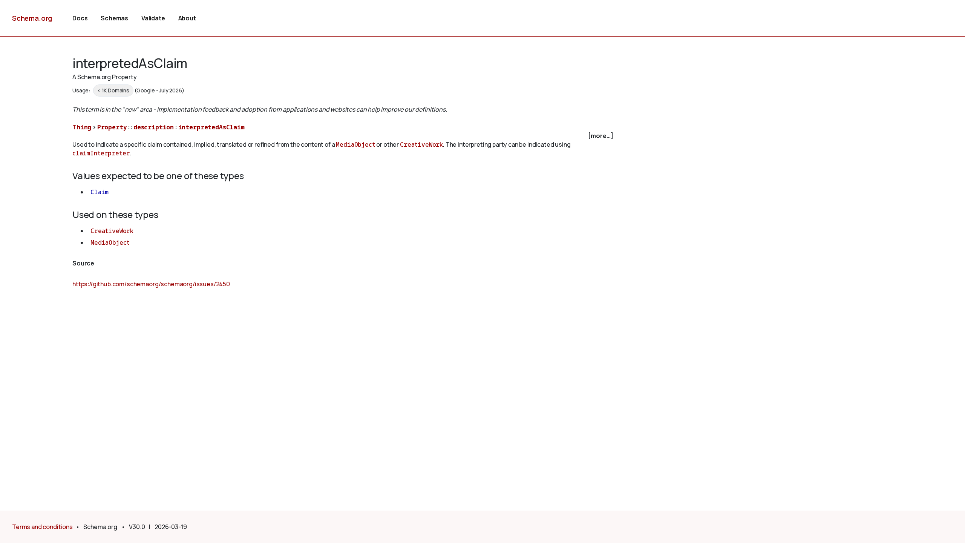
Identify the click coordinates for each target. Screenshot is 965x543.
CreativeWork (421, 144)
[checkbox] (343, 136)
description (153, 127)
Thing (81, 127)
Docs (79, 18)
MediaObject (355, 144)
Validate (153, 18)
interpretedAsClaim (211, 127)
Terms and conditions (42, 527)
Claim (99, 192)
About (187, 18)
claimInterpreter (101, 153)
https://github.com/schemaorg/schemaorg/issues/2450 (151, 284)
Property (112, 127)
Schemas (114, 18)
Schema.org (32, 18)
